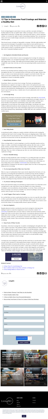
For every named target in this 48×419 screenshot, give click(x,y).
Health (3, 16)
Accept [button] (24, 416)
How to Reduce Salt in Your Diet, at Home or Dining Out (19, 267)
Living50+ (6, 26)
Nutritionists (23, 162)
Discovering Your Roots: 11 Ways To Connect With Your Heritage (21, 299)
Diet (11, 16)
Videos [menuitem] (18, 404)
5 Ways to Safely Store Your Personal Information (17, 297)
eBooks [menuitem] (18, 402)
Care (34, 353)
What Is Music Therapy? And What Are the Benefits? (18, 292)
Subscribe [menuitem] (19, 406)
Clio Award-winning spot (34, 379)
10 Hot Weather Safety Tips (11, 294)
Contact (34, 400)
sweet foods (42, 97)
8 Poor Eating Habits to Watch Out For (14, 269)
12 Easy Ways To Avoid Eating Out (13, 266)
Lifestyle (4, 352)
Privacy (34, 402)
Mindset (7, 16)
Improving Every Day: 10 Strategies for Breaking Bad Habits (11, 374)
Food (14, 16)
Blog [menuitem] (18, 400)
